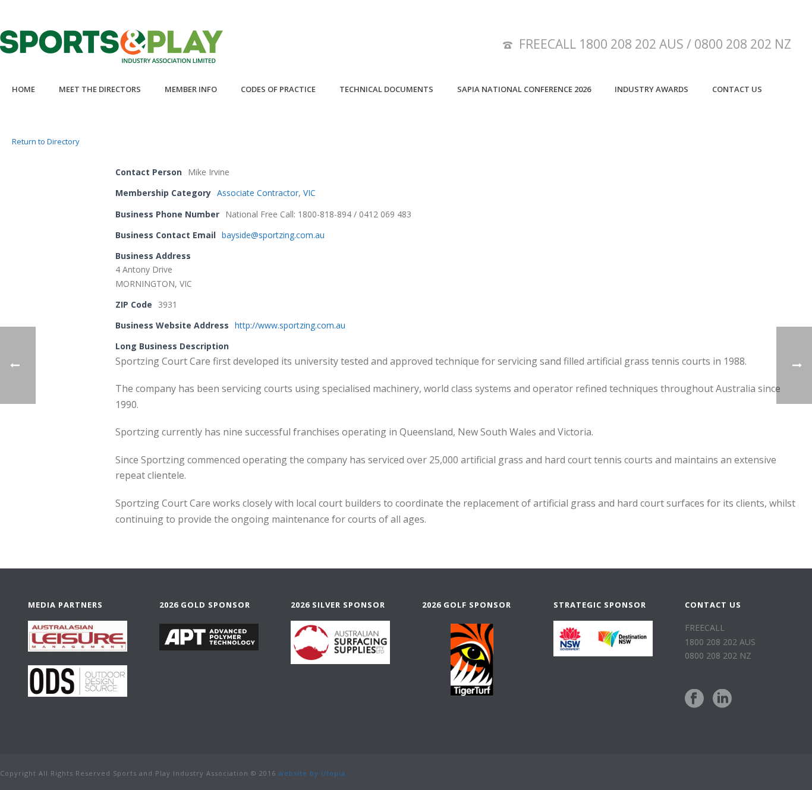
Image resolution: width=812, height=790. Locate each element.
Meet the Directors (100, 89)
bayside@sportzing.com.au (273, 235)
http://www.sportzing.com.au (290, 325)
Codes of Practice (278, 89)
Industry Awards (651, 89)
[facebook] (694, 699)
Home (23, 89)
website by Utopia (311, 773)
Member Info (191, 89)
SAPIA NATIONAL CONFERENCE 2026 (524, 89)
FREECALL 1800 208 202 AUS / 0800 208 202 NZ (655, 44)
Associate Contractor (257, 192)
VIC (309, 192)
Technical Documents (386, 89)
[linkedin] (722, 699)
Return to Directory (46, 141)
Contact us (737, 89)
